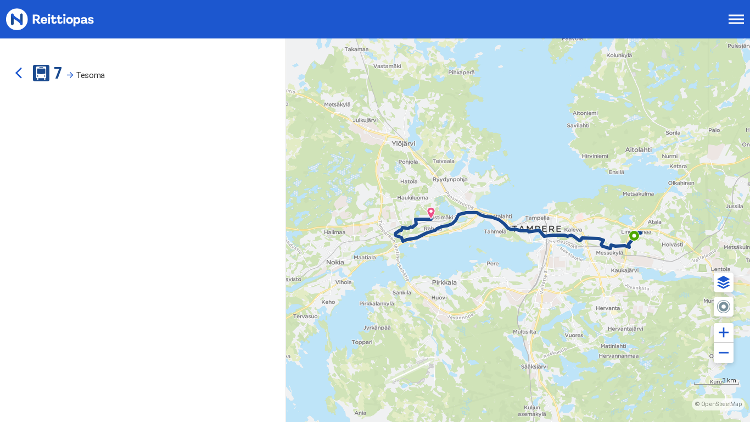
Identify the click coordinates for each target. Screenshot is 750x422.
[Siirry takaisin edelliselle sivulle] (18, 73)
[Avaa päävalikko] (736, 19)
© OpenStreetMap (718, 404)
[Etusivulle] (63, 19)
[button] (724, 282)
